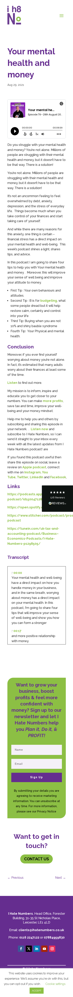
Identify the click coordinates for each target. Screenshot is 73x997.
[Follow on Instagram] (52, 949)
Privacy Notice (46, 811)
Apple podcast (34, 467)
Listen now (39, 429)
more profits (53, 401)
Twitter (22, 477)
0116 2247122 (29, 937)
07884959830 (54, 937)
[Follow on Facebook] (21, 949)
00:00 (17, 573)
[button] (57, 498)
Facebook (58, 477)
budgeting (48, 300)
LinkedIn (36, 477)
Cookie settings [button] (55, 984)
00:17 (17, 631)
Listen (12, 383)
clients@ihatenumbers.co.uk (41, 930)
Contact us (36, 859)
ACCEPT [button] (36, 990)
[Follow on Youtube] (44, 949)
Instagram (32, 472)
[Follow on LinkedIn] (36, 949)
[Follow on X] (29, 949)
